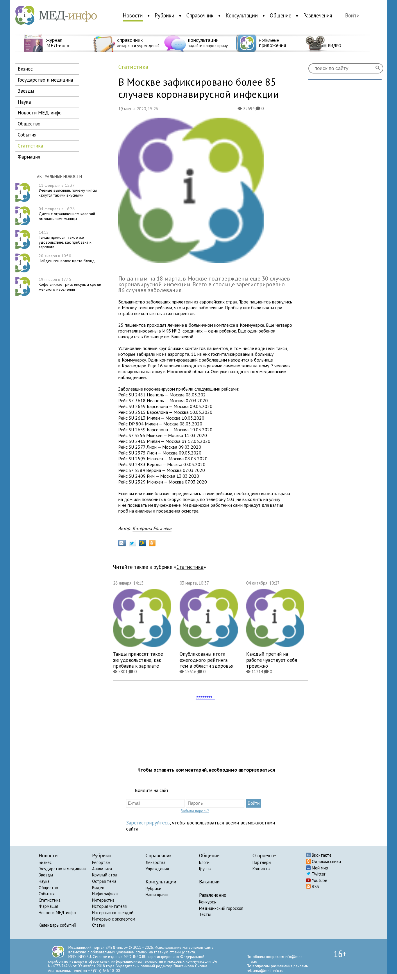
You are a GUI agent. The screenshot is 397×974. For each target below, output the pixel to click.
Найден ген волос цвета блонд (67, 258)
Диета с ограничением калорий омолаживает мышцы (67, 213)
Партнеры (262, 862)
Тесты (205, 914)
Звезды (46, 875)
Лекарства (155, 862)
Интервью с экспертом (113, 919)
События (47, 893)
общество (29, 123)
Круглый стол (104, 875)
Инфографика (105, 893)
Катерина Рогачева (152, 528)
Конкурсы (208, 902)
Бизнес (45, 862)
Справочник (200, 15)
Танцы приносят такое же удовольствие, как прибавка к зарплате (65, 239)
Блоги (204, 862)
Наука (44, 881)
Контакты (261, 868)
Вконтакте (321, 855)
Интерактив (103, 900)
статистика (30, 145)
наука (24, 101)
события (27, 134)
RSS (315, 886)
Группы (205, 868)
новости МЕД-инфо (40, 112)
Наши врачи (157, 894)
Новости (133, 15)
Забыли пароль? (195, 810)
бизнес (25, 68)
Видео (98, 887)
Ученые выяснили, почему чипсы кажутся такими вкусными (68, 190)
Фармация (48, 906)
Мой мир (319, 868)
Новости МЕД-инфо (57, 912)
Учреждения (157, 868)
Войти (352, 15)
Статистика (49, 900)
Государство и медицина (62, 868)
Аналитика (102, 868)
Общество (48, 887)
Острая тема (104, 881)
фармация (29, 156)
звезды (26, 90)
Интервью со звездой (112, 912)
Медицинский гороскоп (221, 908)
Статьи (98, 925)
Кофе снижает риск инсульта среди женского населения (70, 284)
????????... (205, 697)
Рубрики (164, 15)
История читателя (109, 906)
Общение (280, 15)
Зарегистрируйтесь (148, 822)
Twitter (318, 874)
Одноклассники (326, 861)
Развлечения (317, 15)
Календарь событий (57, 925)
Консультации (242, 15)
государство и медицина (45, 79)
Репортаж (101, 862)
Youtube (319, 880)
